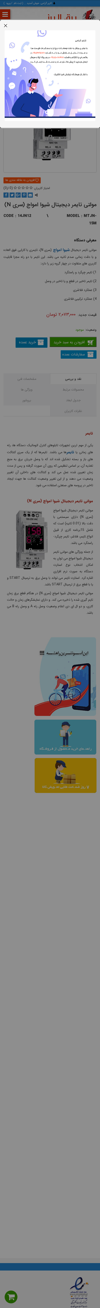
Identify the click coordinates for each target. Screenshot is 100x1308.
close (5, 25)
